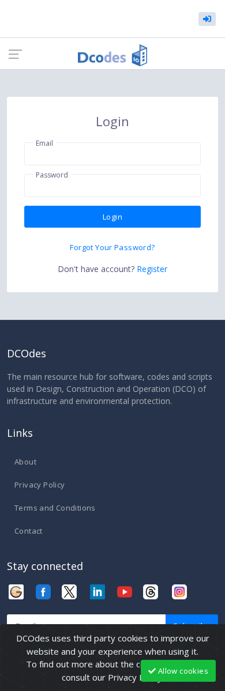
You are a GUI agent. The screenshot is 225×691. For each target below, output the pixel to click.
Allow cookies (182, 671)
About (25, 461)
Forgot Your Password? (112, 247)
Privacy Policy (39, 484)
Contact (28, 531)
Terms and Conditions (55, 508)
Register (152, 268)
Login (112, 217)
